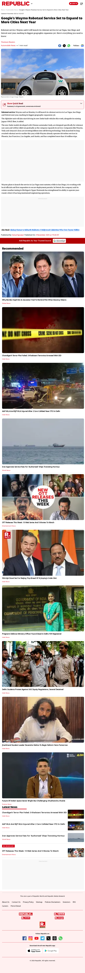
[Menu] (80, 3)
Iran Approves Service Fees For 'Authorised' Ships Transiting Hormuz (31, 466)
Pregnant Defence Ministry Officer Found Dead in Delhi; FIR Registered (31, 634)
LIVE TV (74, 3)
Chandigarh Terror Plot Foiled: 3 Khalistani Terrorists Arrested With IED (31, 355)
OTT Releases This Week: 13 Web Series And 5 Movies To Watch (28, 522)
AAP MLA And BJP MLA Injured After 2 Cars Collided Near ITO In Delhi (31, 411)
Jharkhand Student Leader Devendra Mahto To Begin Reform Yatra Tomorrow (35, 745)
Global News (6, 303)
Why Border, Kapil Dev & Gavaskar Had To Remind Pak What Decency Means (34, 300)
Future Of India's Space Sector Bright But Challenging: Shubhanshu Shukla (33, 800)
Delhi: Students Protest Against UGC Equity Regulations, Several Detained (32, 689)
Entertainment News (9, 526)
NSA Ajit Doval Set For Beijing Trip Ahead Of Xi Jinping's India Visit (29, 578)
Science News (7, 804)
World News (6, 470)
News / (3, 10)
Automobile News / (12, 10)
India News (6, 359)
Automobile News (8, 45)
